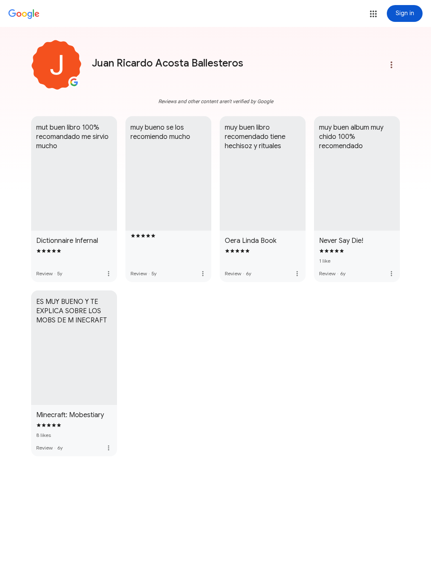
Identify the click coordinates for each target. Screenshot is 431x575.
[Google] (24, 14)
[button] (373, 13)
